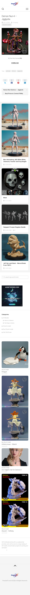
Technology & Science (9, 323)
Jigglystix (19, 71)
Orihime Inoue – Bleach (9, 444)
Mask (5, 197)
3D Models (6, 318)
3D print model (6, 24)
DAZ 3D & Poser (7, 332)
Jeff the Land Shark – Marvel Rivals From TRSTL (14, 264)
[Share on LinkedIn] (25, 81)
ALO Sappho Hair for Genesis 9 (12, 470)
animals (8, 71)
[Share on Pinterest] (18, 81)
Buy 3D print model (8, 329)
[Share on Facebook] (11, 81)
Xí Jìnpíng (15, 22)
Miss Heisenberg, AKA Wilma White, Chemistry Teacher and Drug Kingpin (14, 160)
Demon (14, 71)
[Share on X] (5, 81)
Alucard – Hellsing (8, 531)
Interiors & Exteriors (9, 320)
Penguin (4, 372)
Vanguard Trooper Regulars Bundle (14, 227)
